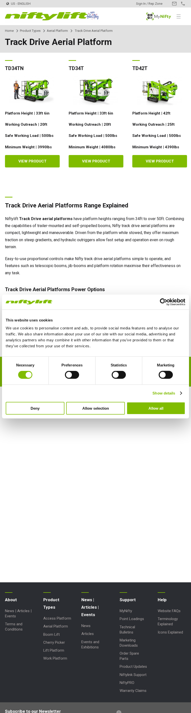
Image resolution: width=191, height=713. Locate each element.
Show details (163, 393)
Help (162, 599)
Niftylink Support (133, 675)
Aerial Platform (57, 31)
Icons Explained (170, 632)
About (11, 599)
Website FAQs (169, 611)
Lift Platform (53, 650)
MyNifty (158, 16)
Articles (87, 634)
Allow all (155, 408)
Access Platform (57, 618)
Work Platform (55, 658)
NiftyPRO (127, 682)
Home (9, 31)
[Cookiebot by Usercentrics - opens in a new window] (163, 302)
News (86, 626)
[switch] (72, 375)
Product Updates (133, 666)
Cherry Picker (54, 642)
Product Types (30, 31)
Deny (35, 408)
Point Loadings (132, 619)
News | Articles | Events (90, 607)
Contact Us (174, 3)
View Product (32, 161)
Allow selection (95, 408)
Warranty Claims (133, 690)
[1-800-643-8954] (183, 3)
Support (128, 599)
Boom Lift (51, 634)
